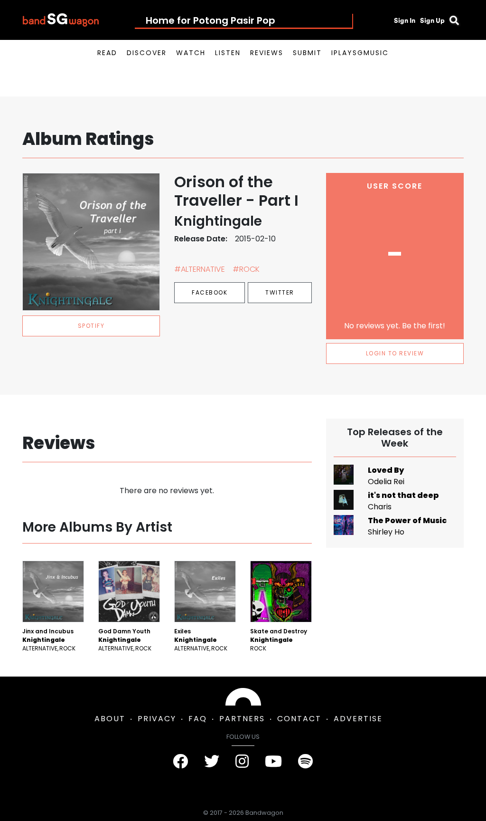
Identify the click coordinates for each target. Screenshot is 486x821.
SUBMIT (307, 52)
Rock (67, 648)
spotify (91, 326)
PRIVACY (157, 718)
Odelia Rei (386, 481)
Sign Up (432, 20)
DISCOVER (147, 52)
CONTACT (299, 718)
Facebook (209, 292)
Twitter (279, 292)
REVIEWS (266, 52)
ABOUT (109, 718)
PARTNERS (242, 718)
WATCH (191, 52)
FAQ (197, 718)
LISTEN (228, 52)
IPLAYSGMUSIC (360, 52)
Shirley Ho (386, 531)
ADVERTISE (358, 718)
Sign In (404, 20)
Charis (380, 506)
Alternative (39, 648)
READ (107, 52)
